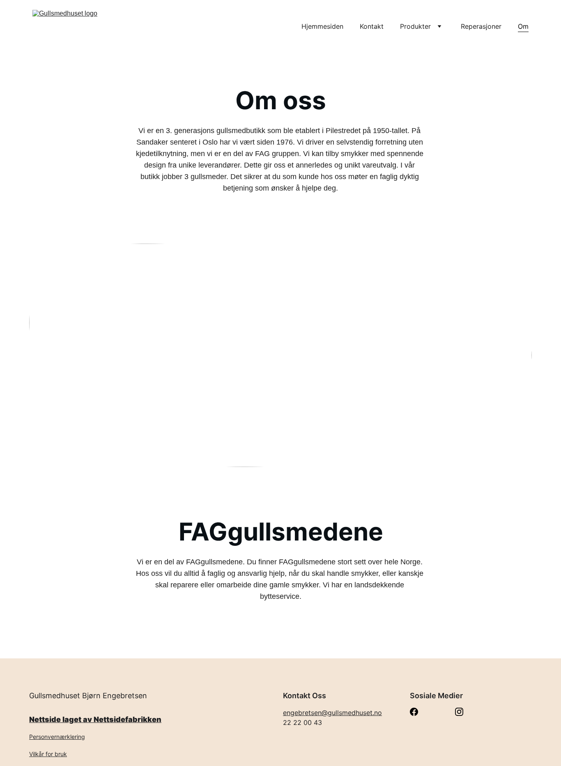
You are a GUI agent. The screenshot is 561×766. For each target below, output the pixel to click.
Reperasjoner (481, 26)
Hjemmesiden (322, 26)
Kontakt (372, 26)
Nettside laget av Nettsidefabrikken (95, 719)
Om (523, 26)
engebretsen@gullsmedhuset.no (332, 712)
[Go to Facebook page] (414, 712)
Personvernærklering (57, 736)
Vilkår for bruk (48, 753)
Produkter (415, 26)
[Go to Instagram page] (459, 712)
